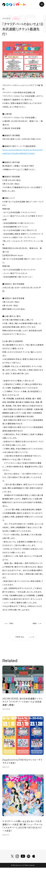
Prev (11, 623)
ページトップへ (40, 867)
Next (35, 623)
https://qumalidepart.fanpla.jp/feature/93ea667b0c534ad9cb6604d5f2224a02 (22, 151)
